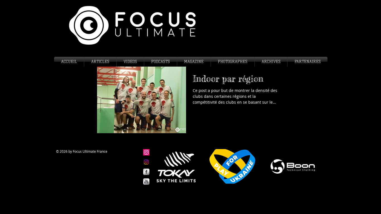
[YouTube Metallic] (146, 181)
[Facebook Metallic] (146, 172)
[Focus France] (146, 162)
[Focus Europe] (146, 152)
